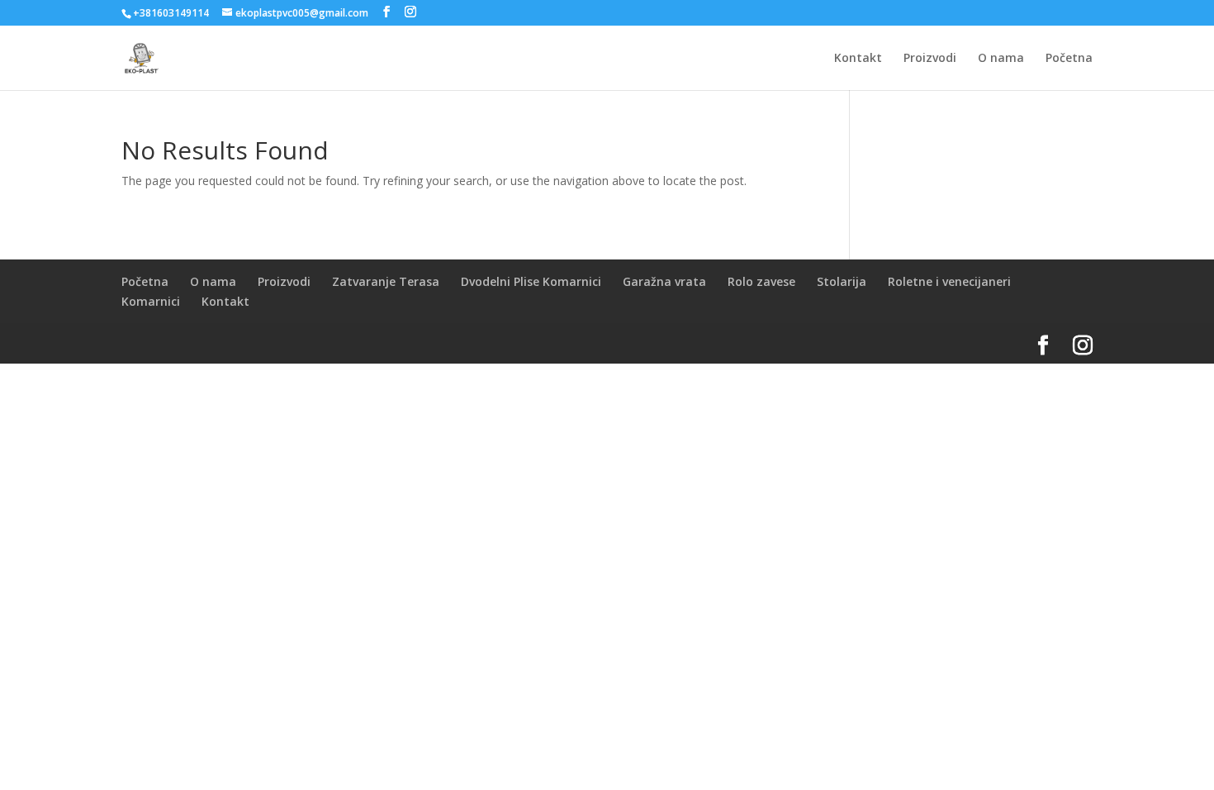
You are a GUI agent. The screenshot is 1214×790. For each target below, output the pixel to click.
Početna (1069, 58)
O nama (1001, 58)
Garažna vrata (664, 281)
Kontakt (858, 58)
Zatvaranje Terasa (385, 281)
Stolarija (841, 281)
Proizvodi (929, 58)
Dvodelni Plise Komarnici (531, 281)
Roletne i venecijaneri (949, 281)
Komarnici (150, 301)
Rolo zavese (761, 281)
